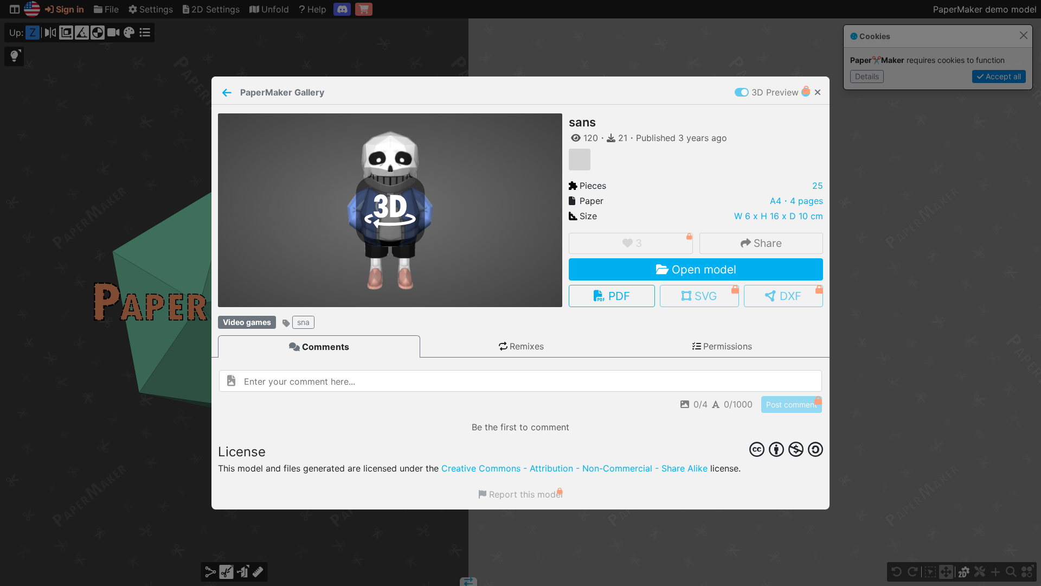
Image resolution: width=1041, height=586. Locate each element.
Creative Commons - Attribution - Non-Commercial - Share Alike (574, 468)
